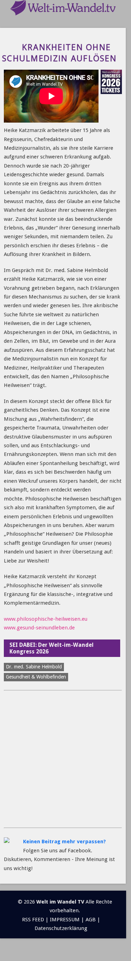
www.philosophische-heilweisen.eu (45, 619)
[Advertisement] (65, 759)
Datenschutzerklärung (61, 928)
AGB (91, 919)
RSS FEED (33, 919)
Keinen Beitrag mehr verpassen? (64, 841)
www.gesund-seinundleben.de (39, 628)
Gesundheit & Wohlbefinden (36, 677)
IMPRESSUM (65, 919)
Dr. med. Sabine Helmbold (34, 666)
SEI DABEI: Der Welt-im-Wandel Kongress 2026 (51, 648)
